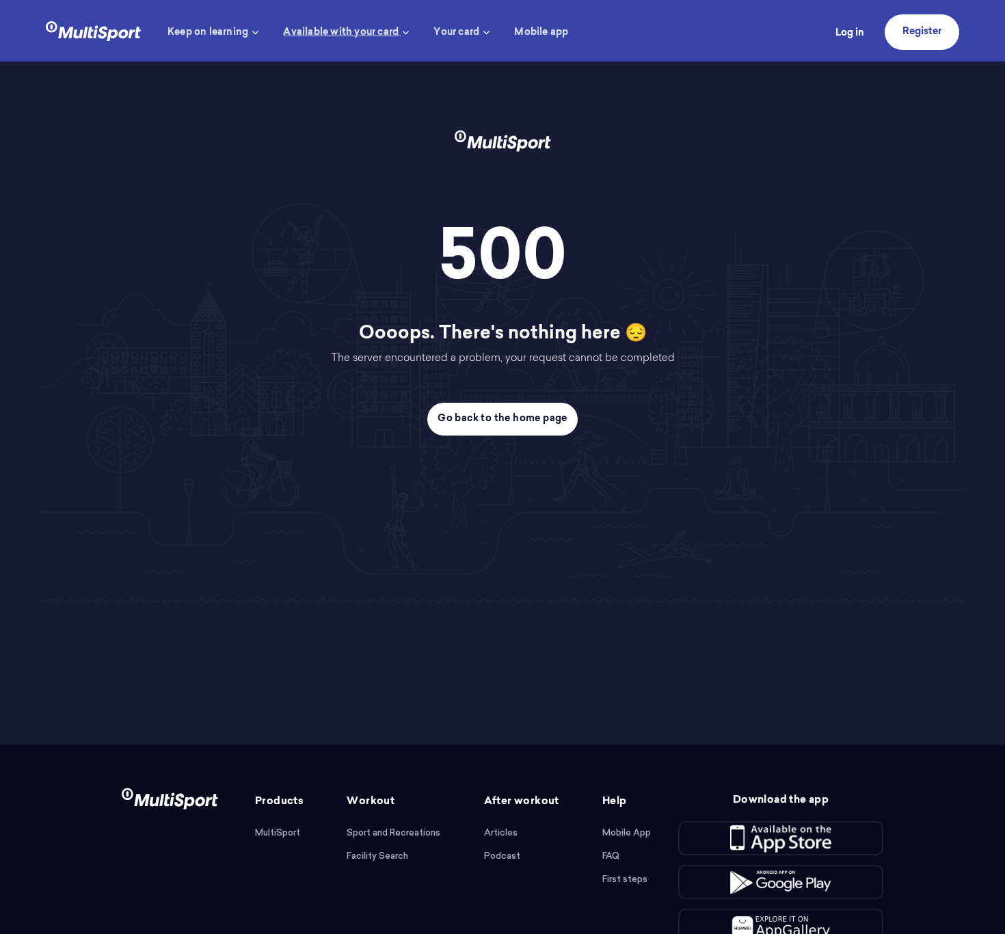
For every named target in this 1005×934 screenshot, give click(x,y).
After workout (521, 802)
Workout (370, 802)
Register (921, 32)
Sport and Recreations (393, 832)
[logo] (93, 30)
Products (279, 802)
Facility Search (377, 856)
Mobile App (626, 832)
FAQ (610, 856)
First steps (624, 879)
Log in (849, 33)
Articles (501, 832)
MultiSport (277, 832)
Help (614, 802)
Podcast (502, 856)
